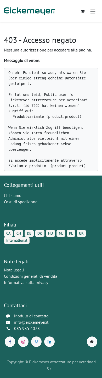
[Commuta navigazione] (93, 11)
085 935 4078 (27, 328)
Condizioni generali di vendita (30, 276)
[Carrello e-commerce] (82, 11)
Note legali (14, 269)
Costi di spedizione (20, 201)
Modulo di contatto (31, 315)
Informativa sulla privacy (26, 282)
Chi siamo (12, 195)
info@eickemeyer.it (31, 322)
